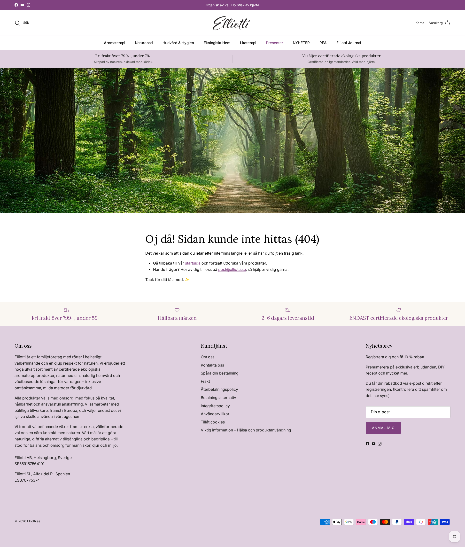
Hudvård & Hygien (178, 42)
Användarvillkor (215, 413)
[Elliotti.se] (233, 23)
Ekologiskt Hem (217, 42)
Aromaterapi (114, 42)
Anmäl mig (383, 428)
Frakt (205, 381)
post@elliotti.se (232, 269)
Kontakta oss (212, 365)
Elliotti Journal (348, 42)
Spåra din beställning (220, 373)
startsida (193, 263)
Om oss (207, 356)
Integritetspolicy (215, 405)
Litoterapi (248, 42)
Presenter (274, 42)
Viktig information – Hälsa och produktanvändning (246, 430)
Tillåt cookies (213, 422)
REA (323, 42)
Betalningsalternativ (218, 397)
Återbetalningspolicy (219, 389)
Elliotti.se (33, 521)
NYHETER (301, 42)
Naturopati (144, 42)
